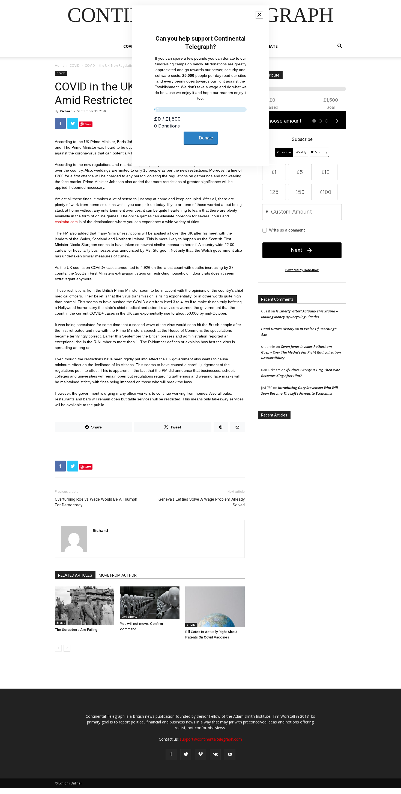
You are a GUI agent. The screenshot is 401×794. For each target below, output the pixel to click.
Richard (66, 111)
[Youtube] (230, 754)
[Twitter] (185, 754)
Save (88, 124)
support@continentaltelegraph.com (211, 739)
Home (59, 65)
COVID (129, 46)
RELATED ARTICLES (75, 575)
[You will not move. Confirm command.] (149, 602)
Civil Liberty (129, 617)
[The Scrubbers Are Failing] (84, 605)
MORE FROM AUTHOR (118, 575)
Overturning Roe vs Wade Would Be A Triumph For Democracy (96, 502)
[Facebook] (171, 754)
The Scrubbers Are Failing (76, 630)
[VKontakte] (215, 754)
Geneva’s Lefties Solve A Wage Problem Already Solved (201, 502)
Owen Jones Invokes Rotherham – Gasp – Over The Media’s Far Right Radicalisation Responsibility (301, 352)
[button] (339, 46)
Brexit (60, 623)
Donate (269, 46)
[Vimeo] (200, 754)
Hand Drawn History (277, 328)
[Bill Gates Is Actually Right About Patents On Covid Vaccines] (215, 606)
